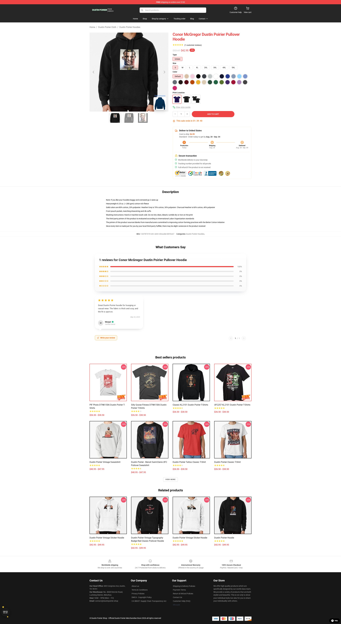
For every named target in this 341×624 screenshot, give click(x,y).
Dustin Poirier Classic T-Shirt (227, 462)
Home (92, 27)
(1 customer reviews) (193, 45)
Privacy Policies (138, 594)
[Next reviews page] (243, 338)
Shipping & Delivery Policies (184, 586)
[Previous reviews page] (230, 338)
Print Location (179, 93)
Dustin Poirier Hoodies (129, 27)
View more (170, 479)
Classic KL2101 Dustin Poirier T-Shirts (190, 405)
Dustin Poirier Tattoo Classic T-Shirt (189, 462)
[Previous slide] (93, 72)
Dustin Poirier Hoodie (224, 537)
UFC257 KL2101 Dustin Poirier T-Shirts (232, 405)
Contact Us (177, 597)
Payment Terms (179, 590)
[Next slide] (164, 72)
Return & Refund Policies (183, 594)
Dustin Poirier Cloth (107, 27)
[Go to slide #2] (129, 118)
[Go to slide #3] (142, 118)
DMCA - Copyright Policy (142, 597)
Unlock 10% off (5, 612)
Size (174, 63)
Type (175, 55)
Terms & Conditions (140, 590)
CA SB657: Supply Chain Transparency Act (149, 601)
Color (175, 72)
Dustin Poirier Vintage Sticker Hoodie (107, 537)
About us (135, 586)
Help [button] (336, 621)
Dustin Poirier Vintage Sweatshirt (105, 462)
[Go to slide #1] (115, 118)
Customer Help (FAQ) (181, 601)
